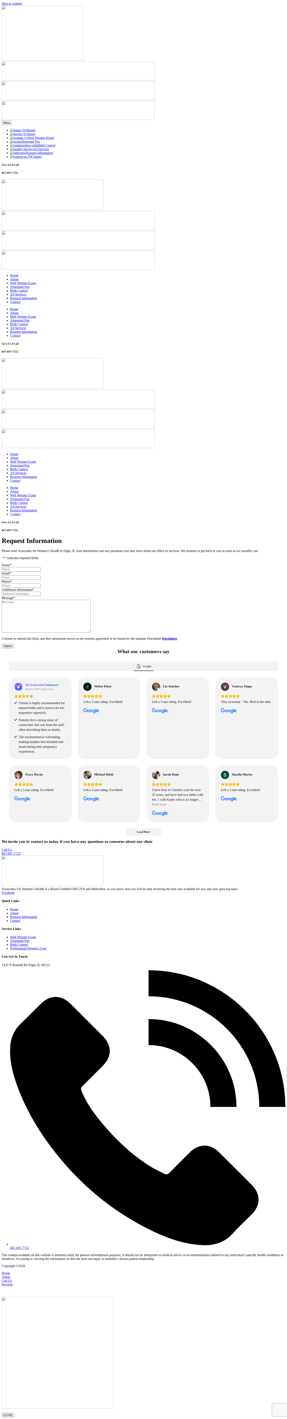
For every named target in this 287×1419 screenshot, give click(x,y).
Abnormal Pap (19, 287)
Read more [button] (159, 804)
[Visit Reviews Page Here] (78, 118)
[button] (143, 1289)
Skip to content (12, 3)
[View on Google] (87, 687)
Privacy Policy (106, 1266)
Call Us (7, 1280)
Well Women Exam (23, 283)
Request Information (23, 298)
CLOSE (8, 1415)
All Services (18, 294)
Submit (7, 646)
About (14, 279)
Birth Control (19, 290)
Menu (6, 122)
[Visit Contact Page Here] (78, 79)
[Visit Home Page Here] (42, 59)
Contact (15, 302)
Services (7, 1284)
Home (14, 275)
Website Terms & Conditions (75, 1266)
